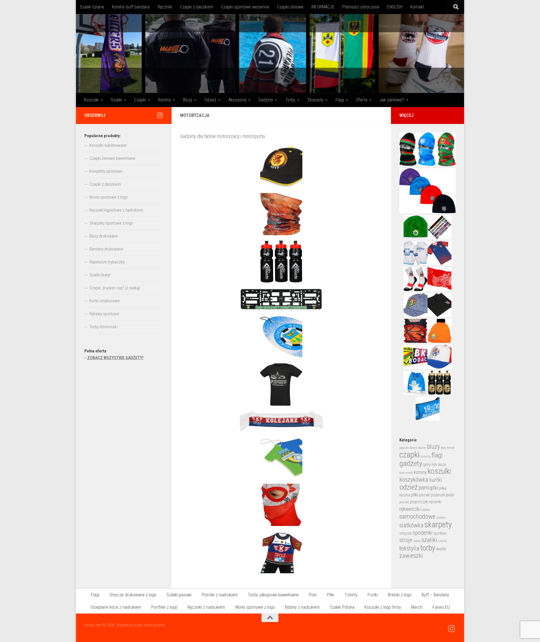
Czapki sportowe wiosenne (245, 7)
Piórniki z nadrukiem (220, 594)
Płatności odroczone (360, 7)
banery (413, 448)
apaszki (404, 448)
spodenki (423, 532)
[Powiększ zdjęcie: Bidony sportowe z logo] (281, 261)
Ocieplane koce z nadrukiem (116, 607)
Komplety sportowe (105, 171)
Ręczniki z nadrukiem (206, 607)
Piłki (330, 594)
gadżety (410, 463)
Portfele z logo (164, 607)
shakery (441, 517)
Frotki (373, 594)
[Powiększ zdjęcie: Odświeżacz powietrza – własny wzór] (281, 457)
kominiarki (406, 473)
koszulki (439, 471)
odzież (408, 487)
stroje (405, 540)
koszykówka (413, 479)
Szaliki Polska (342, 607)
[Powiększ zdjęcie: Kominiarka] (281, 505)
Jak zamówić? (391, 100)
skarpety (438, 524)
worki (441, 549)
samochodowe (417, 516)
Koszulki (91, 100)
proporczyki (419, 501)
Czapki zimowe (290, 7)
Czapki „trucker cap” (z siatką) (114, 287)
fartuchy (425, 456)
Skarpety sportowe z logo (111, 223)
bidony (422, 448)
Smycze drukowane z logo (132, 594)
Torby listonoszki (103, 326)
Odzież (210, 100)
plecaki (424, 495)
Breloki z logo (399, 594)
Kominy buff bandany (131, 7)
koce (442, 464)
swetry (417, 541)
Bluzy (187, 100)
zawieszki (411, 555)
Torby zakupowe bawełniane (273, 594)
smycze (405, 533)
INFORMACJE (322, 7)
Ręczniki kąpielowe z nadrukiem (116, 210)
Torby (290, 100)
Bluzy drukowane (103, 236)
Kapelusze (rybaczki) (107, 262)
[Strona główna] (270, 53)
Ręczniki (165, 7)
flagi (437, 455)
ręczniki (435, 501)
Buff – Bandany (435, 594)
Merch (416, 607)
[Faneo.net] (159, 115)
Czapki (140, 100)
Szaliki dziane (92, 7)
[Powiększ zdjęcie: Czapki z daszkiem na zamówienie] (281, 167)
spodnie (439, 533)
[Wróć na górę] (270, 618)
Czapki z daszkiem (196, 7)
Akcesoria (237, 100)
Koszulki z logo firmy (382, 607)
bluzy (433, 446)
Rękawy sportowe (104, 313)
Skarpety (315, 100)
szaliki (429, 540)
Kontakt (417, 7)
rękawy (425, 510)
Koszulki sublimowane (108, 145)
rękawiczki (409, 509)
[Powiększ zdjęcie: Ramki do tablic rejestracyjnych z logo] (281, 299)
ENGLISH (394, 7)
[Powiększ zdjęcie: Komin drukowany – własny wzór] (281, 214)
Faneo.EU (441, 607)
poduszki (438, 495)
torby (427, 547)
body (443, 448)
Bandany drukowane (106, 249)
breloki (451, 448)
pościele (404, 502)
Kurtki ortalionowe (104, 300)
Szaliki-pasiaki (179, 594)
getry (427, 464)
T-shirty (350, 594)
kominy (420, 472)
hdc (435, 464)
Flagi (340, 100)
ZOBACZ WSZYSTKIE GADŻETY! (115, 357)
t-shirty (442, 541)
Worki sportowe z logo (108, 197)
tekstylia (409, 548)
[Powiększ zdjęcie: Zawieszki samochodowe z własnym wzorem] (281, 337)
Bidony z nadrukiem (302, 607)
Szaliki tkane (100, 274)
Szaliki (116, 100)
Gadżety (265, 100)
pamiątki (428, 487)
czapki (409, 454)
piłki (414, 494)
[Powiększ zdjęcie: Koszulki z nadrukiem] (281, 384)
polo (450, 494)
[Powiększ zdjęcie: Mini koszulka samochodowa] (281, 552)
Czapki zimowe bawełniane (112, 158)
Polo (313, 594)
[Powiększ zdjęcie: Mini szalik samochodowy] (281, 421)
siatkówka (411, 525)
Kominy (164, 100)
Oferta (361, 100)
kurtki (435, 479)
